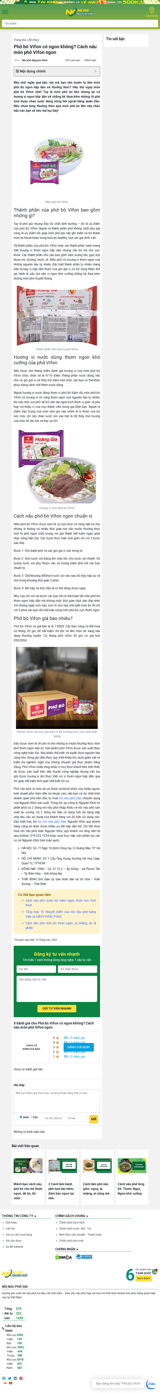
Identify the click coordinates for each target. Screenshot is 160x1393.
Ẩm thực (33, 39)
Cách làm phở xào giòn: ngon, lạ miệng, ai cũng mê (96, 1188)
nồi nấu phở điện (70, 798)
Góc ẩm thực (13, 1240)
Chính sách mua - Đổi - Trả (75, 1228)
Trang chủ (20, 39)
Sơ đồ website (14, 1246)
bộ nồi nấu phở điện (52, 821)
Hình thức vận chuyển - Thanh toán (80, 1234)
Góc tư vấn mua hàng (19, 1234)
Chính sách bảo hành (72, 1222)
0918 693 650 (20, 1363)
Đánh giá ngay (79, 1047)
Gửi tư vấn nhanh (57, 1008)
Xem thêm (143, 1278)
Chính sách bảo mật (71, 1240)
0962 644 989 (21, 1351)
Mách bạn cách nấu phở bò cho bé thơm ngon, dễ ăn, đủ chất (28, 1191)
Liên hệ (10, 1228)
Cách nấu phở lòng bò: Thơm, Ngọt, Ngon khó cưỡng (131, 1188)
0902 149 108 (20, 1339)
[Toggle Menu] (5, 12)
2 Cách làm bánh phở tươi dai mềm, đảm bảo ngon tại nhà (61, 1191)
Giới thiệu (11, 1222)
